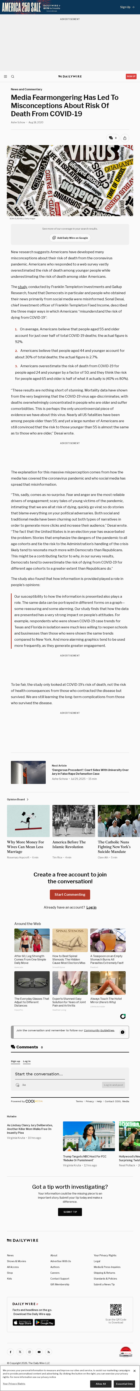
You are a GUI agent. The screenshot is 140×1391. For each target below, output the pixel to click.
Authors (55, 1267)
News (10, 1255)
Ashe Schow (18, 122)
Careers (55, 1272)
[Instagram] (29, 1351)
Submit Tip (70, 1212)
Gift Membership (59, 1284)
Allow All (101, 1383)
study (22, 287)
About (53, 1255)
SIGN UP (131, 76)
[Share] (125, 138)
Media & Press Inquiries (107, 1267)
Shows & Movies (16, 1261)
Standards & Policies (105, 1278)
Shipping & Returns (104, 1272)
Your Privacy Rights (105, 1255)
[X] (20, 1351)
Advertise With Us (60, 1261)
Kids (9, 1278)
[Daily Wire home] (70, 76)
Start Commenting (70, 895)
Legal (97, 1261)
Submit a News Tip (104, 1284)
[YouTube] (39, 1351)
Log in (91, 907)
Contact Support (59, 1278)
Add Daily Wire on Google (72, 237)
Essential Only (124, 1383)
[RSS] (48, 1351)
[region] (70, 1378)
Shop (10, 1272)
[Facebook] (10, 1351)
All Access (13, 1267)
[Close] (134, 1371)
